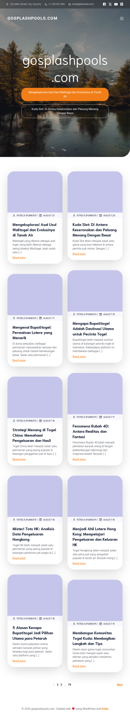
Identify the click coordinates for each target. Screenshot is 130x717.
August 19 (109, 314)
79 (69, 684)
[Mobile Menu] (121, 18)
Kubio (105, 708)
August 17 (49, 318)
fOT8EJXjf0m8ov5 (27, 215)
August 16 (49, 420)
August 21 (49, 215)
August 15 (109, 623)
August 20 (109, 215)
